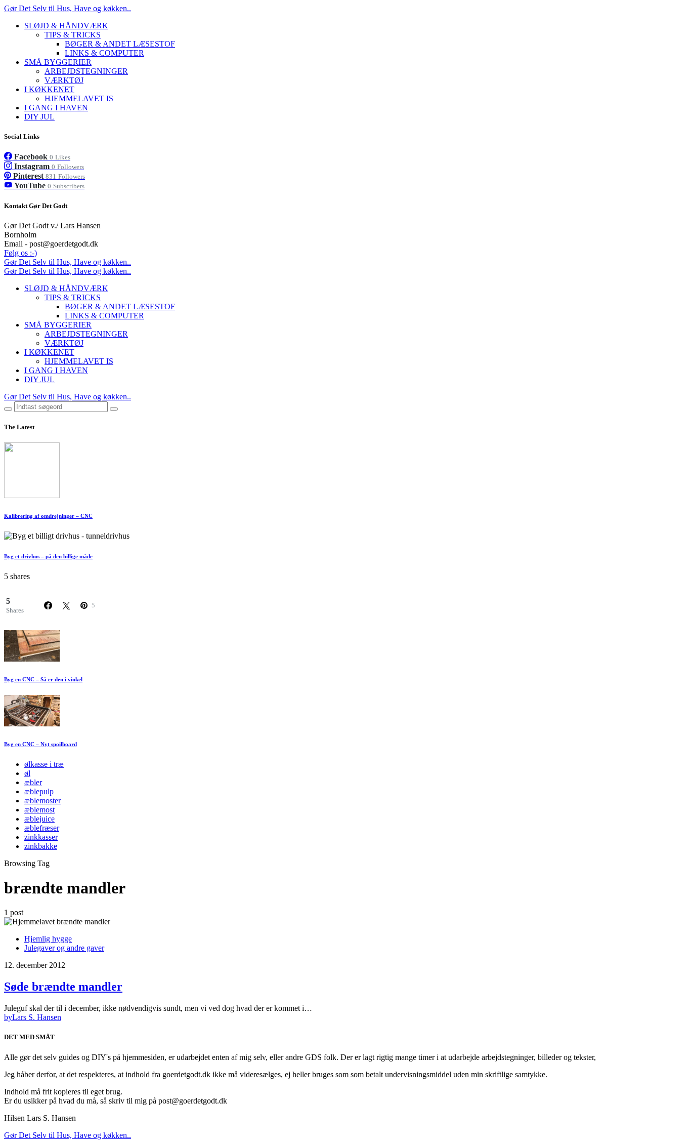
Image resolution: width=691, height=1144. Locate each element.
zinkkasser (41, 837)
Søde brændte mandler (63, 986)
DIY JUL (39, 116)
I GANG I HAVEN (56, 107)
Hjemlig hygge (48, 938)
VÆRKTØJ (64, 80)
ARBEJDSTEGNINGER (86, 71)
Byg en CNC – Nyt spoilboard (40, 744)
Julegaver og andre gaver (64, 948)
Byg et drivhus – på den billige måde (48, 556)
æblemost (39, 809)
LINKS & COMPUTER (104, 53)
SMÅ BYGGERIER (58, 62)
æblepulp (39, 791)
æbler (33, 782)
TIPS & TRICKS (73, 34)
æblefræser (41, 828)
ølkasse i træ (44, 764)
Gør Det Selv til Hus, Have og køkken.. (67, 8)
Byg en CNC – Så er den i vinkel (43, 679)
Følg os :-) (20, 253)
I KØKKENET (49, 89)
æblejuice (39, 818)
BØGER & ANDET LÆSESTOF (120, 43)
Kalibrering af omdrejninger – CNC (48, 516)
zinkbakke (40, 846)
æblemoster (42, 800)
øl (27, 773)
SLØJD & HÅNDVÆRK (66, 25)
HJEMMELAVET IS (79, 98)
